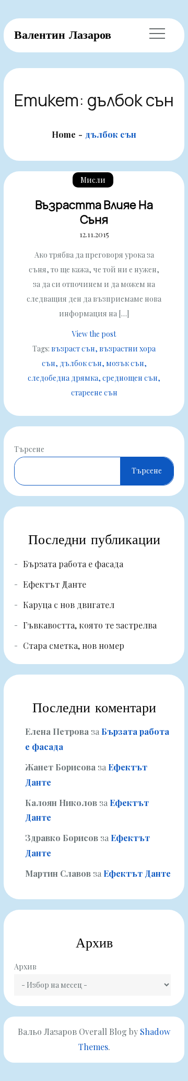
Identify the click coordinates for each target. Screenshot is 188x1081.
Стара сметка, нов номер (73, 645)
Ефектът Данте (54, 584)
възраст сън (73, 349)
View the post (94, 334)
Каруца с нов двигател (68, 604)
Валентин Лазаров (62, 34)
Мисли (92, 180)
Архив (25, 967)
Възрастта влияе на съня (94, 212)
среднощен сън (130, 378)
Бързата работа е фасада (73, 563)
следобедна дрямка (63, 378)
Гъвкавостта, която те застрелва (90, 625)
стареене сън (94, 393)
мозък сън (125, 363)
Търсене (29, 449)
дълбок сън (81, 363)
